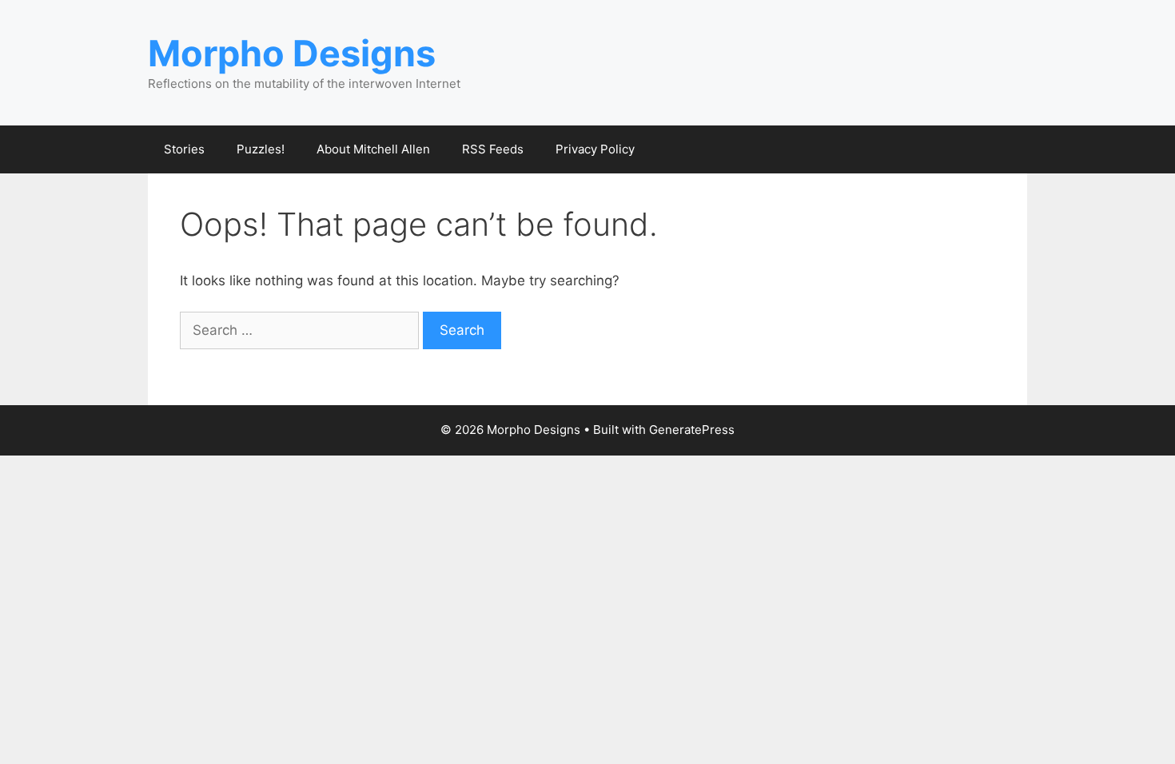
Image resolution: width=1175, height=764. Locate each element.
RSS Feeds (493, 149)
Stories (184, 149)
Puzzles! (261, 149)
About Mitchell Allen (373, 149)
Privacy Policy (595, 149)
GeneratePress (692, 429)
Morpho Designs (292, 53)
